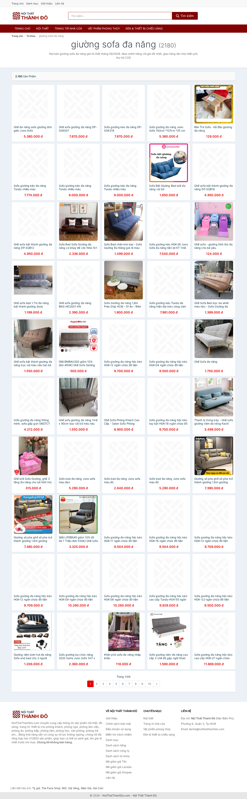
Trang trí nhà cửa (68, 28)
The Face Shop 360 (54, 788)
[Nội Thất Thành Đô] (31, 714)
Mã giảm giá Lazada (118, 767)
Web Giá (86, 788)
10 (149, 683)
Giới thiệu (46, 3)
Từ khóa (30, 36)
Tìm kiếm (186, 16)
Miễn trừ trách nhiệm (119, 734)
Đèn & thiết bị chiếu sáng (144, 28)
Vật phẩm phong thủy (104, 28)
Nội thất (42, 28)
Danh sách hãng (116, 745)
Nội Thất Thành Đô (144, 795)
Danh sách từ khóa (117, 756)
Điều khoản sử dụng (118, 729)
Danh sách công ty (117, 750)
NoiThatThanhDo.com (116, 795)
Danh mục (32, 3)
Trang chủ (18, 3)
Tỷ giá (36, 788)
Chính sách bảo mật (118, 723)
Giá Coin (98, 788)
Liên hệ (59, 3)
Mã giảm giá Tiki (116, 761)
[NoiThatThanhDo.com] (30, 16)
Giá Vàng (73, 788)
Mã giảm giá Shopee (119, 772)
